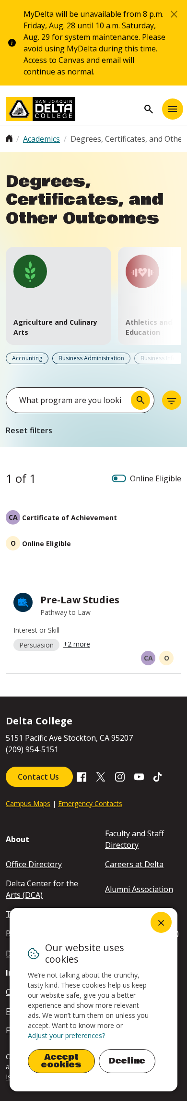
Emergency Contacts (90, 803)
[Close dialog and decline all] (161, 922)
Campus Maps (28, 803)
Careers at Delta (134, 864)
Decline (127, 1061)
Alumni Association (139, 889)
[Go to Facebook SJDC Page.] (81, 776)
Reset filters (29, 430)
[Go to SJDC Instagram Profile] (120, 776)
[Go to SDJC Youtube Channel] (139, 776)
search (148, 109)
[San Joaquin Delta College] (72, 109)
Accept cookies (61, 1061)
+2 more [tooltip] (76, 643)
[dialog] (93, 999)
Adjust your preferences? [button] (66, 1035)
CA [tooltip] (148, 657)
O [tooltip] (166, 657)
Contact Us (39, 776)
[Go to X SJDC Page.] (100, 776)
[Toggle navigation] (172, 109)
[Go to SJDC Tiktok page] (158, 776)
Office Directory (34, 864)
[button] (58, 296)
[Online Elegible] (119, 478)
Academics (41, 139)
